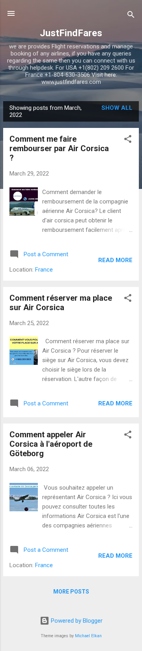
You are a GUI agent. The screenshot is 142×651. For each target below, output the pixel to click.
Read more (115, 260)
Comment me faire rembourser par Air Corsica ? (59, 148)
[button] (128, 140)
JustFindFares (71, 33)
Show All (117, 107)
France (44, 269)
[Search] (131, 16)
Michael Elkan (88, 635)
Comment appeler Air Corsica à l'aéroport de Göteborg (50, 444)
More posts (71, 591)
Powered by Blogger (76, 620)
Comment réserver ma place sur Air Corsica (60, 302)
